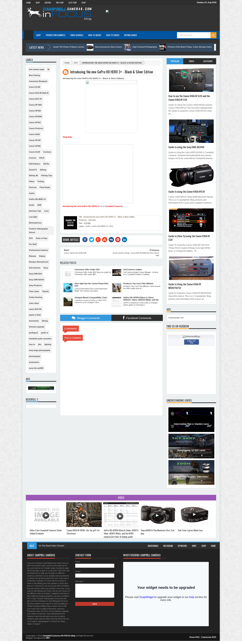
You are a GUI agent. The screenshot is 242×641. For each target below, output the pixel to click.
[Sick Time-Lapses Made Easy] (195, 526)
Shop (204, 545)
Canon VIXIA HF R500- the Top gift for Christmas (83, 531)
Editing (43, 170)
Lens (46, 211)
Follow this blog (191, 342)
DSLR (41, 158)
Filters (31, 181)
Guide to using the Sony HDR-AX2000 (186, 147)
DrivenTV (33, 170)
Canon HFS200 (35, 116)
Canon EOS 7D (35, 99)
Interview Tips (35, 211)
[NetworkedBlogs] (191, 336)
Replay (42, 256)
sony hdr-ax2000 (36, 368)
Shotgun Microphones (38, 262)
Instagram (168, 545)
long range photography (39, 350)
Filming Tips (46, 175)
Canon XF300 (34, 146)
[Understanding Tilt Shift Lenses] (191, 431)
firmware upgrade (36, 327)
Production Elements (55, 35)
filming (45, 321)
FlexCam (33, 187)
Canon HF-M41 (35, 105)
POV (76, 63)
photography (34, 356)
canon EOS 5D (35, 309)
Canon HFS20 (35, 111)
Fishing (41, 181)
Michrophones (35, 223)
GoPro (88, 226)
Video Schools (76, 35)
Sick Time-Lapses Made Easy (190, 530)
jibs (39, 344)
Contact (48, 2)
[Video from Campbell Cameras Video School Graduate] (47, 526)
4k (48, 69)
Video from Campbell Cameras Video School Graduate (212, 47)
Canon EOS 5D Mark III (38, 93)
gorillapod (33, 333)
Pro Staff (60, 2)
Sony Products (35, 285)
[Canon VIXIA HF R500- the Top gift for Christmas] (84, 526)
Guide (31, 205)
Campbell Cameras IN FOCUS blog (59, 636)
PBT (48, 638)
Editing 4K (33, 175)
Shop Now (67, 137)
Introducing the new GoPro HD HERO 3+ (81, 206)
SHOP (38, 2)
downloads (34, 321)
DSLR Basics (34, 164)
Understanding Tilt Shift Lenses (191, 423)
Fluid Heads (45, 187)
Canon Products (36, 128)
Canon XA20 (34, 134)
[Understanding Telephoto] (191, 458)
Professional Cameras (38, 250)
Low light (33, 217)
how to (32, 344)
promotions (34, 362)
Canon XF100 (34, 140)
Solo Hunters (34, 268)
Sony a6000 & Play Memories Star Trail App (157, 531)
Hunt (194, 545)
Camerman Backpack (38, 81)
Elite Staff (72, 2)
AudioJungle (153, 545)
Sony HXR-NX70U (36, 280)
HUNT (84, 2)
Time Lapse (34, 291)
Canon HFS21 (35, 122)
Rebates (32, 256)
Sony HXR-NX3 (35, 274)
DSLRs (46, 164)
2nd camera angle (36, 69)
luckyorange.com (176, 318)
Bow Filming (34, 75)
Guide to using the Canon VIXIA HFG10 (186, 191)
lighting (47, 344)
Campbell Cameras (114, 206)
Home (28, 2)
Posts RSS (194, 637)
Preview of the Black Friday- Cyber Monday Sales (155, 47)
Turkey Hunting (35, 297)
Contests (47, 152)
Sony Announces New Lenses (73, 47)
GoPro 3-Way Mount (48, 546)
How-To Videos (112, 35)
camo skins (34, 303)
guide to (44, 333)
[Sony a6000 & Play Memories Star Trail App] (158, 526)
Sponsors (182, 545)
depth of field (35, 315)
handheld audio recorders (40, 339)
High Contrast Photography (110, 47)
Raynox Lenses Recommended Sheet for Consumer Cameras (191, 478)
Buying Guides (130, 35)
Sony (45, 268)
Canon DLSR (34, 87)
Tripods (45, 291)
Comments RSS (208, 637)
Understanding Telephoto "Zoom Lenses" (191, 450)
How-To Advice (94, 35)
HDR (39, 205)
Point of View (41, 238)
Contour (32, 158)
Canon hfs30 (34, 152)
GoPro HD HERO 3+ (100, 226)
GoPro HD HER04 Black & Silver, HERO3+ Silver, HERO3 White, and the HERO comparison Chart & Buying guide (121, 533)
